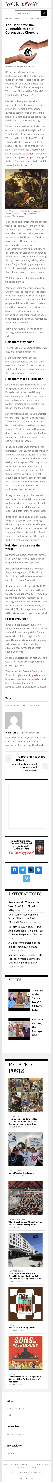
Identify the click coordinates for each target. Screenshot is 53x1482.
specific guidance (33, 675)
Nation (21, 1116)
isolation (34, 705)
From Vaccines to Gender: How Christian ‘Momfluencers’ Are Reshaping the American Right (22, 1121)
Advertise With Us (15, 1434)
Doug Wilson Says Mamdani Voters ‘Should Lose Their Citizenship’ (23, 918)
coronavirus (11, 705)
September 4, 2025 (16, 1176)
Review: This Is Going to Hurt (21, 1328)
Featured (12, 1116)
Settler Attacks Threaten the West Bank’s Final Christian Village (23, 906)
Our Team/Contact (16, 1409)
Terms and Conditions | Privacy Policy (25, 1473)
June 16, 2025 (14, 1227)
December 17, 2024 (16, 1330)
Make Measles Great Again (21, 1173)
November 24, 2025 (16, 1127)
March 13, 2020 (12, 19)
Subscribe (12, 1453)
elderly (23, 705)
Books (11, 1325)
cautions (30, 153)
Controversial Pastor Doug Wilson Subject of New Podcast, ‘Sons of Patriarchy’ (24, 1379)
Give (9, 1415)
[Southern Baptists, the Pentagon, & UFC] (19, 1038)
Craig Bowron (29, 732)
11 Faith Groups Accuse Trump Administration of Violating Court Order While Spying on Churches (26, 930)
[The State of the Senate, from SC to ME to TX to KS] (19, 1009)
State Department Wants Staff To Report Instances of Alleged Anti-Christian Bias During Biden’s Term (24, 1276)
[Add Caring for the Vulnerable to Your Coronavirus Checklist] (13, 720)
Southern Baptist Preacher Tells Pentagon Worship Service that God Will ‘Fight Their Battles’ (25, 958)
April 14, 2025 (14, 1282)
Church (12, 1219)
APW (10, 1170)
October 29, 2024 (15, 1385)
